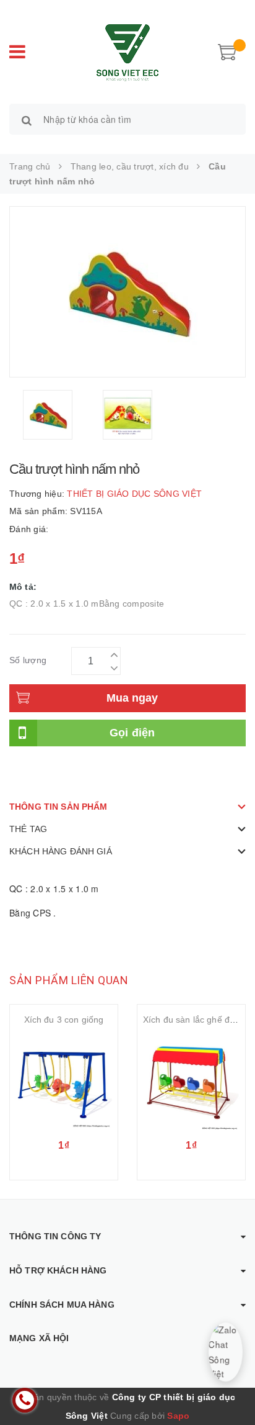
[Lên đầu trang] (230, 1387)
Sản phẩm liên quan (68, 980)
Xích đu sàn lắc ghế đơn (191, 1020)
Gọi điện (132, 732)
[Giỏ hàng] (227, 51)
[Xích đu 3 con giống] (63, 1082)
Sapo (178, 1416)
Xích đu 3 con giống (64, 1020)
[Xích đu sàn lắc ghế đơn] (191, 1082)
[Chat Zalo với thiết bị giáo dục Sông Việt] (226, 1352)
